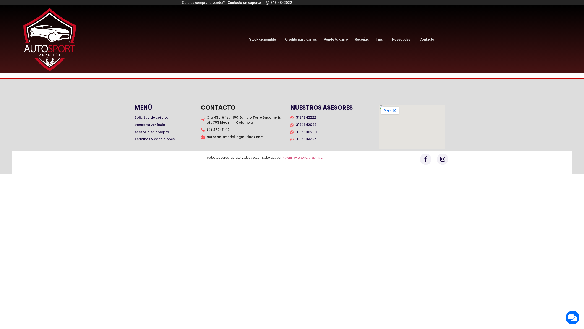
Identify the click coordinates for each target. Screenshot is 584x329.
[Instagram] (442, 159)
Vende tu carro (336, 39)
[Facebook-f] (425, 159)
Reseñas (362, 39)
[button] (264, 39)
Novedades (401, 39)
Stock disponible (262, 39)
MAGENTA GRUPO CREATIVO (303, 157)
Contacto (427, 39)
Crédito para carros (301, 39)
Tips (379, 39)
